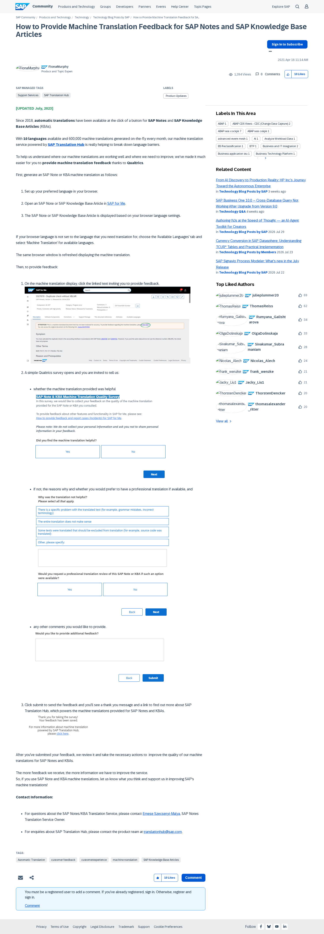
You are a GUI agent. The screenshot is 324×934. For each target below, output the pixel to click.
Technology (82, 17)
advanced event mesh (232, 138)
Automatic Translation (31, 859)
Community (42, 6)
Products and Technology (76, 6)
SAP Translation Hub (56, 95)
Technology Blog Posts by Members (247, 252)
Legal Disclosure (102, 926)
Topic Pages (202, 6)
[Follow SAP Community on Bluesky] (269, 926)
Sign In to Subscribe (287, 44)
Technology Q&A (232, 211)
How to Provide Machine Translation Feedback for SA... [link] (166, 17)
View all (222, 421)
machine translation (125, 859)
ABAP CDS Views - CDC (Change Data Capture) (260, 123)
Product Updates (176, 96)
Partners (145, 6)
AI (255, 138)
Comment (32, 906)
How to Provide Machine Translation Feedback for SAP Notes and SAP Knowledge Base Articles (161, 30)
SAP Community (25, 17)
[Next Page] (265, 158)
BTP (252, 146)
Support (144, 926)
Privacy (41, 926)
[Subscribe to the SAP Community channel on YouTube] (277, 926)
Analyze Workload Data (278, 138)
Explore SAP (281, 6)
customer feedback (63, 859)
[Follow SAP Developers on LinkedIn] (285, 926)
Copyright (80, 926)
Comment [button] (193, 878)
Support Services (28, 95)
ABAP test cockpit (228, 131)
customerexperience (94, 859)
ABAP (221, 123)
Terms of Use (59, 926)
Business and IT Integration (279, 146)
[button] (288, 74)
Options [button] (269, 52)
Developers (124, 6)
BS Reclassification (229, 146)
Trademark (126, 926)
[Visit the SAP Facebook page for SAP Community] (261, 926)
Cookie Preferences (168, 926)
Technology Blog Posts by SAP (111, 17)
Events (161, 6)
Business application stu (233, 153)
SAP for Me (116, 203)
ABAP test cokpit (257, 131)
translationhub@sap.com (163, 832)
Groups (105, 6)
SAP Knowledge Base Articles (161, 859)
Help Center (180, 6)
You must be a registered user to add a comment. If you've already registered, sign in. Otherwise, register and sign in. (108, 894)
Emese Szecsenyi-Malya (161, 814)
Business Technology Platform (274, 153)
